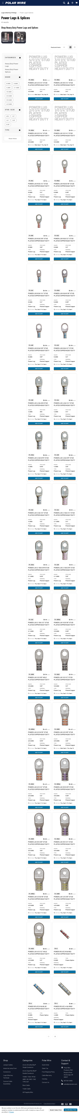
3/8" (13, 120)
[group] (12, 94)
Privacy (11, 1112)
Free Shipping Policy (48, 1072)
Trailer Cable (26, 1089)
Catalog (44, 1079)
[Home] (15, 3)
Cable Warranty (47, 1075)
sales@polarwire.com (70, 1084)
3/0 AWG (9, 100)
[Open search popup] (64, 3)
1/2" (13, 116)
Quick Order (45, 1065)
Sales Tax (45, 1068)
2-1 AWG (16, 87)
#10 (7, 116)
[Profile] (68, 3)
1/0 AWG (9, 92)
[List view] (74, 47)
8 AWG (8, 83)
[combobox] (58, 47)
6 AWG (16, 83)
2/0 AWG (9, 96)
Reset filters (13, 138)
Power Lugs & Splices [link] (26, 13)
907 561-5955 (68, 1081)
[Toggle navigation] (3, 3)
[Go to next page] (54, 1036)
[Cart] (76, 3)
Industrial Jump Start (10, 1068)
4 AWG (8, 87)
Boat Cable (26, 1085)
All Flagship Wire (28, 1092)
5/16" (8, 124)
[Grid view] (70, 47)
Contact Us (45, 1082)
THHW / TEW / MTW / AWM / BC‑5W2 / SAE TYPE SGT (29, 1079)
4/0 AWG (9, 104)
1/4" (7, 120)
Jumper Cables (8, 1065)
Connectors (7, 1072)
